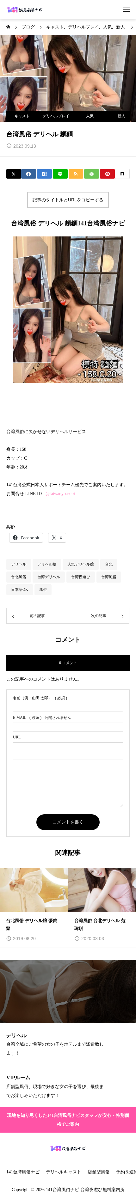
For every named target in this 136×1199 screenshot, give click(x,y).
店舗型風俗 (99, 1172)
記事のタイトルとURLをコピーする (68, 199)
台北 (109, 564)
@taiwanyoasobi (60, 493)
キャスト (22, 116)
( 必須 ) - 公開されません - (43, 717)
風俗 (43, 589)
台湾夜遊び (80, 577)
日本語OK (19, 589)
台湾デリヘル (48, 577)
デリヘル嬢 (46, 564)
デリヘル (18, 564)
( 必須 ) (40, 698)
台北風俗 (18, 577)
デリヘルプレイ (56, 116)
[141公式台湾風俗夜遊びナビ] (24, 9)
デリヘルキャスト (63, 1172)
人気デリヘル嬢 (80, 564)
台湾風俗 (108, 577)
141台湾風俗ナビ (23, 1172)
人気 (90, 116)
